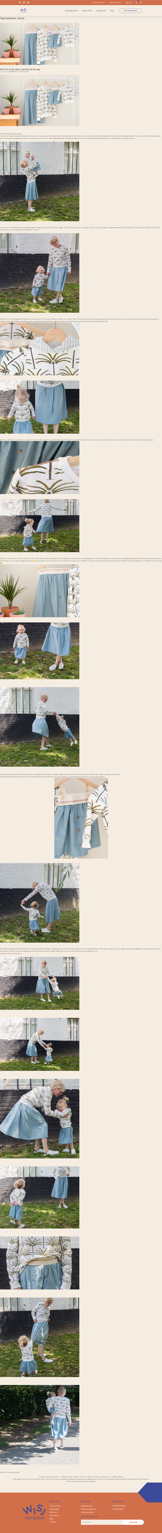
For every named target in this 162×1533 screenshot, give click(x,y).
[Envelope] (28, 2)
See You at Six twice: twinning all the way (20, 69)
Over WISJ (128, 2)
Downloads (101, 10)
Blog (112, 10)
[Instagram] (24, 2)
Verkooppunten (71, 10)
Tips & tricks (87, 10)
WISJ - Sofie (24, 71)
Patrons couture (99, 2)
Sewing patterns (115, 2)
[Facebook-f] (20, 2)
